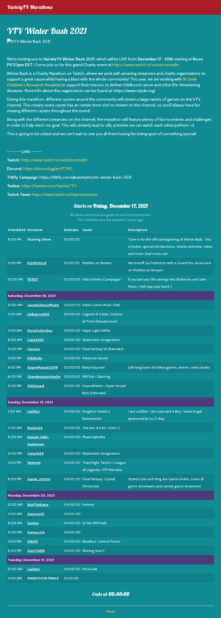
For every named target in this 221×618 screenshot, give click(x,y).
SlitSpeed (35, 386)
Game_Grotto (38, 479)
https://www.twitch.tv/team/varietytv (65, 194)
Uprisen (33, 349)
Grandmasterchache (43, 376)
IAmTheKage (37, 504)
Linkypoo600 (38, 314)
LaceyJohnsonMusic (43, 305)
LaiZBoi (33, 411)
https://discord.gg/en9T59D (48, 168)
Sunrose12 (35, 514)
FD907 (32, 279)
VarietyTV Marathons (29, 7)
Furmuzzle (36, 532)
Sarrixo (33, 523)
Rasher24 (35, 428)
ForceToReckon (39, 330)
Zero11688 (36, 550)
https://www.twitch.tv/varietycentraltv (145, 64)
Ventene (34, 462)
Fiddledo (34, 358)
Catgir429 (35, 339)
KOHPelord (36, 263)
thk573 (32, 541)
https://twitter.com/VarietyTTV (49, 185)
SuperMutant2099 (42, 367)
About (110, 611)
